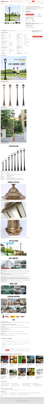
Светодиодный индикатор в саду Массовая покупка (24, 394)
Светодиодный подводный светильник (5, 385)
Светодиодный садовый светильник (26, 384)
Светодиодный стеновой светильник (5, 384)
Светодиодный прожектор (35, 383)
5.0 (34, 31)
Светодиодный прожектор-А (14, 383)
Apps (37, 3)
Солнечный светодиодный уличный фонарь (37, 385)
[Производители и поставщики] (4, 1)
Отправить (7, 350)
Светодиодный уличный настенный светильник (27, 383)
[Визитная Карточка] (42, 33)
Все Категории (3, 3)
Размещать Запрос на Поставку (20, 350)
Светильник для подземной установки (37, 384)
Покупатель (30, 3)
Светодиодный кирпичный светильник (15, 384)
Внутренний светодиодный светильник (13, 394)
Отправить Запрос (29, 14)
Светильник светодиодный (4, 394)
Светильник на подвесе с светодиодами (26, 385)
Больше (2, 395)
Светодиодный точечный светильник (15, 385)
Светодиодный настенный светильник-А (5, 383)
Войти (42, 1)
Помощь (34, 3)
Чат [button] (39, 14)
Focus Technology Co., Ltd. (21, 400)
